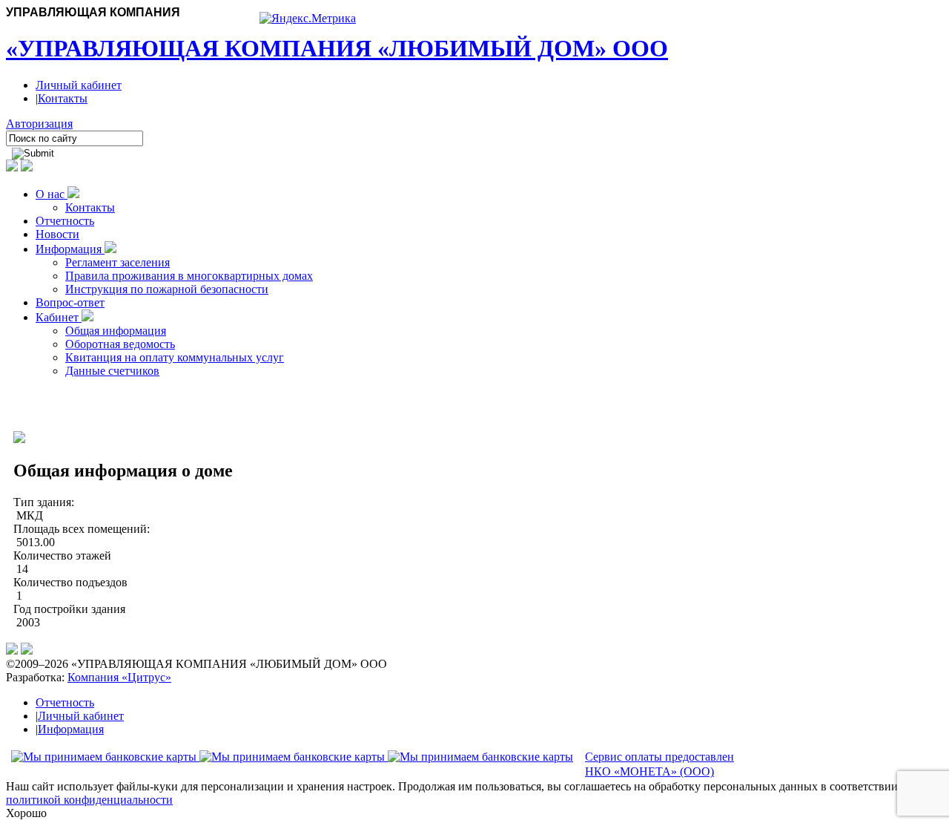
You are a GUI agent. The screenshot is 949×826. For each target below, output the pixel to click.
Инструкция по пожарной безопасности (166, 289)
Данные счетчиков (112, 370)
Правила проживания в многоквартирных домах (189, 275)
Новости (57, 234)
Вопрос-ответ (70, 302)
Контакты (62, 98)
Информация (70, 249)
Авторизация (39, 123)
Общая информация (115, 330)
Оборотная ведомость (120, 344)
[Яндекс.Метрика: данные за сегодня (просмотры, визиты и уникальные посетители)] (307, 18)
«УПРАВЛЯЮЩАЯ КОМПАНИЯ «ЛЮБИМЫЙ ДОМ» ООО (337, 48)
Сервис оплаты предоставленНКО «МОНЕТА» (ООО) (659, 764)
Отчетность (65, 220)
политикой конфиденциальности (89, 799)
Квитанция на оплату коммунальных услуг (174, 357)
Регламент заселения (117, 262)
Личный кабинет (79, 85)
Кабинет (59, 317)
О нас (51, 194)
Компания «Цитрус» (119, 677)
